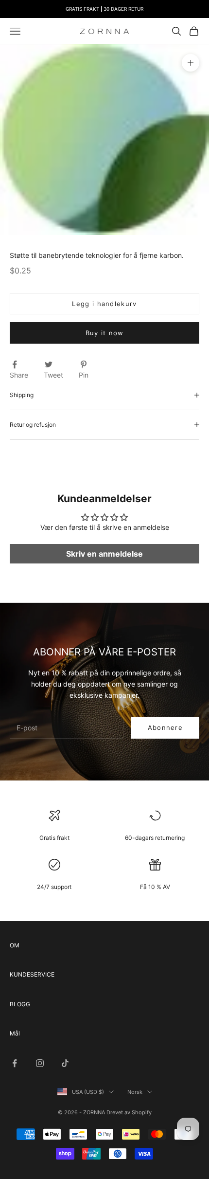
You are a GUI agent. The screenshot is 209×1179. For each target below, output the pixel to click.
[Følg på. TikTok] (65, 1063)
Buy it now (105, 333)
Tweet (53, 375)
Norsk (134, 1091)
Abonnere (165, 727)
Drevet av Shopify (129, 1112)
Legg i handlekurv (104, 304)
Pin (83, 375)
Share (19, 375)
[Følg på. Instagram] (40, 1063)
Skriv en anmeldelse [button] (104, 554)
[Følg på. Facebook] (14, 1063)
